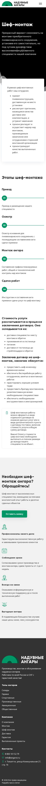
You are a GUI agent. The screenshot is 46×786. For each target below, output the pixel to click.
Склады (5, 690)
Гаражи (5, 694)
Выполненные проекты (13, 741)
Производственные (11, 701)
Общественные (9, 709)
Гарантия (6, 737)
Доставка (6, 733)
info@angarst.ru (12, 757)
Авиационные (9, 705)
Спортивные (8, 697)
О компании (8, 722)
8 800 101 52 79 (12, 754)
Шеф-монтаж (8, 729)
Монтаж (6, 726)
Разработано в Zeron (11, 783)
